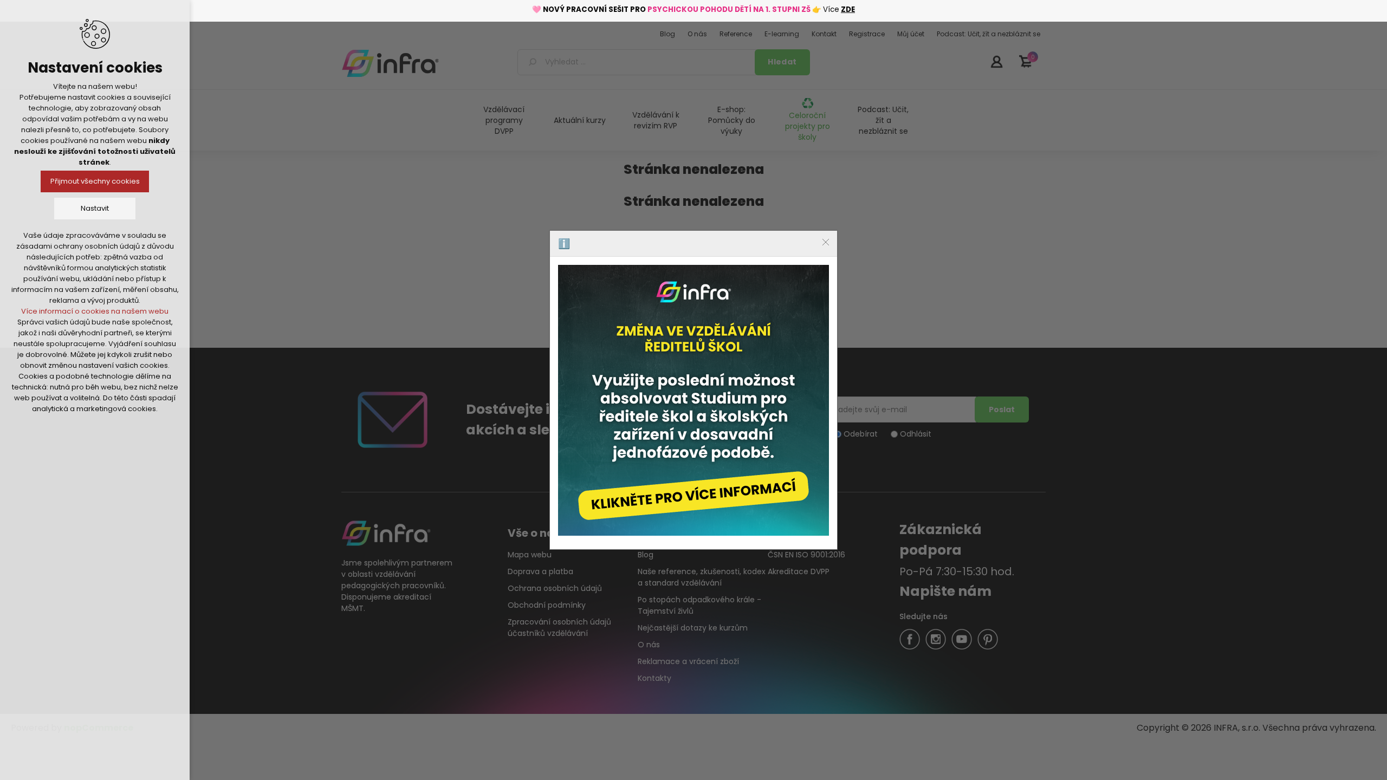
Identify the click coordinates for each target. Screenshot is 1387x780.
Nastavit (95, 208)
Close (825, 242)
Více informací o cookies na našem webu (94, 311)
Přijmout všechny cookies (95, 181)
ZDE (848, 9)
